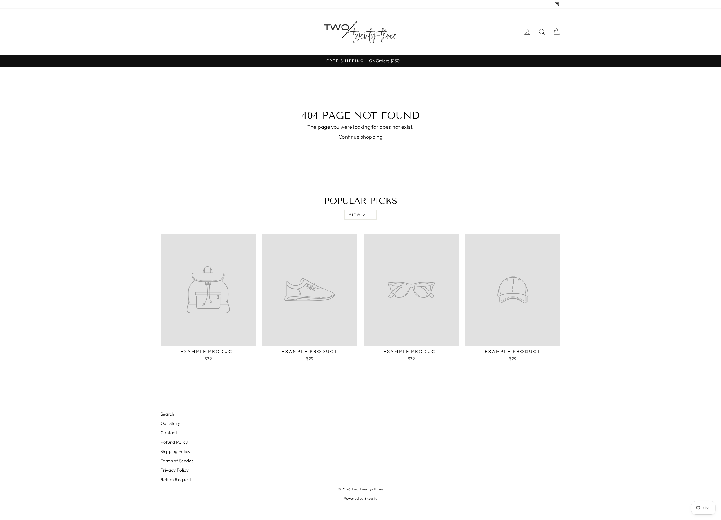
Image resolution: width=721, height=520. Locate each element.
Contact (169, 432)
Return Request (176, 479)
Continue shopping (361, 136)
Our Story (170, 423)
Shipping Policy (176, 451)
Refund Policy (174, 442)
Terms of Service (177, 460)
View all (360, 215)
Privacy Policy (175, 470)
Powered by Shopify (360, 498)
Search (167, 414)
